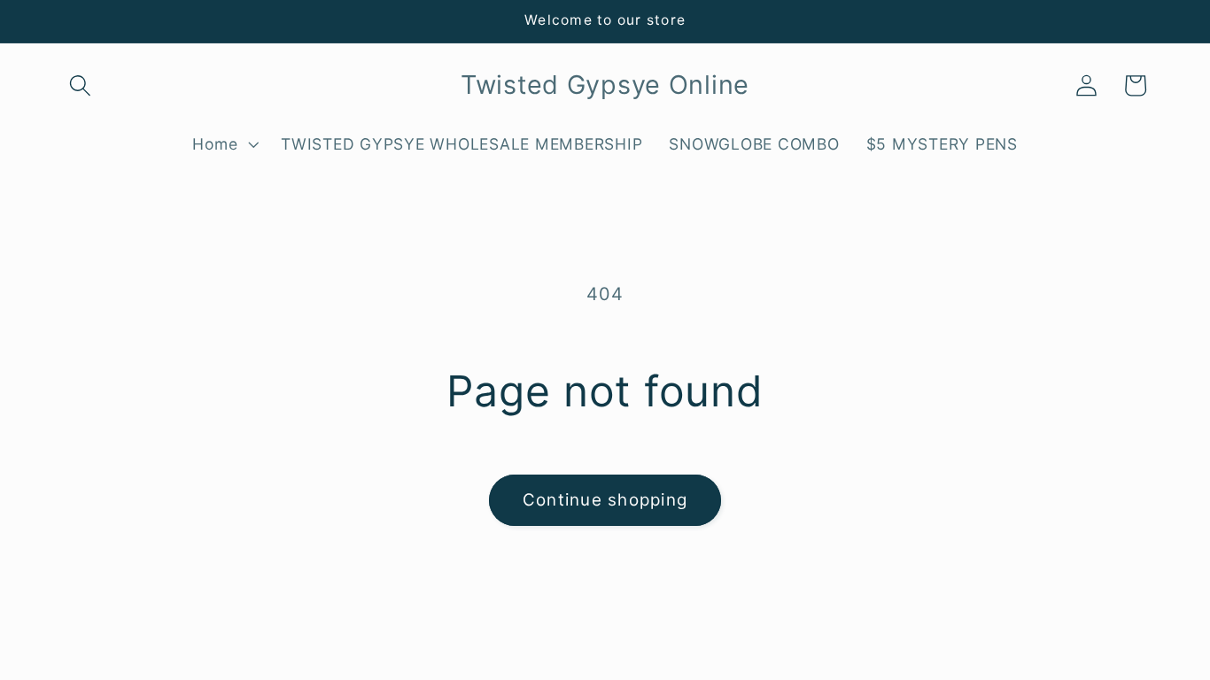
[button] (80, 85)
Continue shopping (605, 500)
